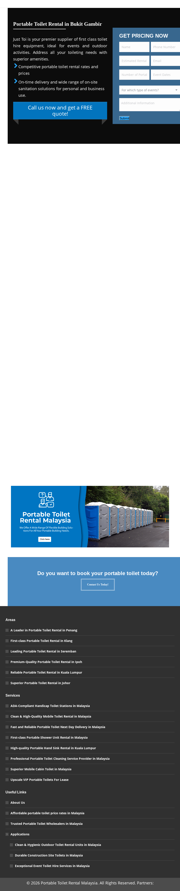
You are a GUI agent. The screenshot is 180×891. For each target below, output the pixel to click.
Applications (20, 834)
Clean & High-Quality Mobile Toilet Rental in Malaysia (51, 716)
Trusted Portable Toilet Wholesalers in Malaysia (47, 824)
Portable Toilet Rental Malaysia (69, 883)
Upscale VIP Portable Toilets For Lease (39, 780)
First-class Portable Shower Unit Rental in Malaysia (49, 737)
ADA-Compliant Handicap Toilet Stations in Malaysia (50, 706)
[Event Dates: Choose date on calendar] (176, 75)
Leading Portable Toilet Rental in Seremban (43, 651)
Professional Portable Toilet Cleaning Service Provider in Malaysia (60, 758)
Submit (124, 118)
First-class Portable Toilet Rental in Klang (41, 641)
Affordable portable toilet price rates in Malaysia (47, 813)
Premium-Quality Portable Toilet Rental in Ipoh (46, 662)
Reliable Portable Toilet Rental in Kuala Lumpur (46, 672)
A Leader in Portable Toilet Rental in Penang (44, 630)
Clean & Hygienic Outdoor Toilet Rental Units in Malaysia (58, 845)
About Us (18, 802)
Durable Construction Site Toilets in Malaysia (49, 855)
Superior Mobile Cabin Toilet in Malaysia (41, 769)
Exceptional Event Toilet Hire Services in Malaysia (52, 866)
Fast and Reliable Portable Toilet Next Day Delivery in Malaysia (58, 727)
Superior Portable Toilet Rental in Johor (40, 683)
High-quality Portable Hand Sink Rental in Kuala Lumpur (53, 748)
